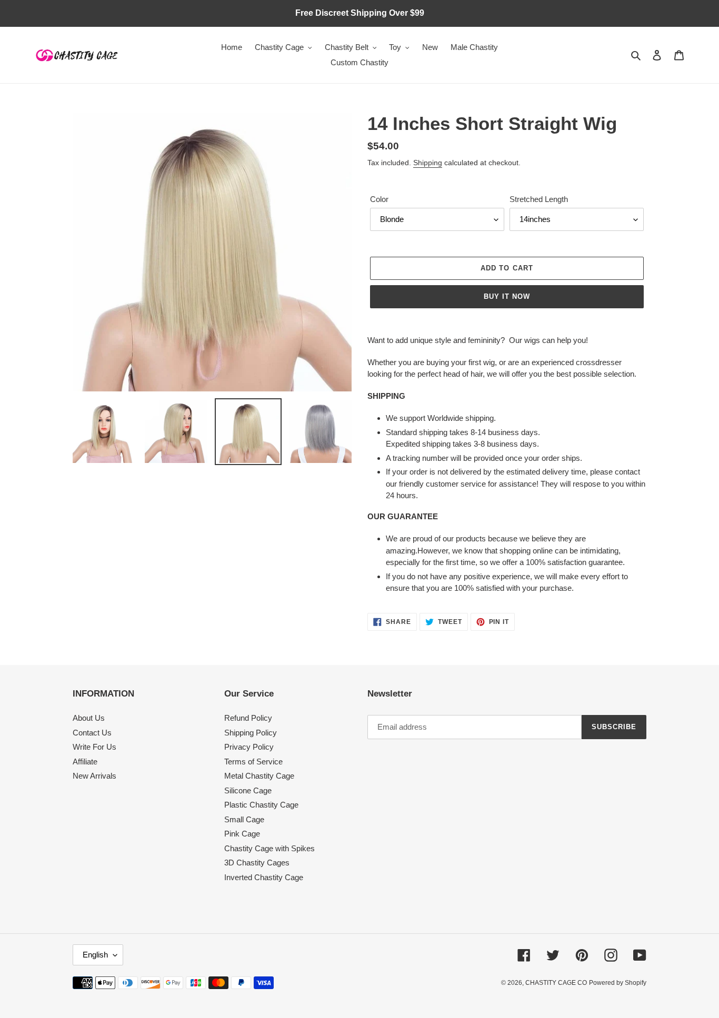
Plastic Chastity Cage (261, 804)
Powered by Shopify (617, 982)
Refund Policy (248, 717)
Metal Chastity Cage (259, 775)
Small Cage (244, 819)
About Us (89, 717)
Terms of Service (253, 761)
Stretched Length (539, 199)
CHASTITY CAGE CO (556, 982)
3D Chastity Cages (256, 862)
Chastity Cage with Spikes (269, 848)
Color (379, 199)
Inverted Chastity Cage (263, 877)
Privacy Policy (249, 746)
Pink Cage (242, 833)
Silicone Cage (248, 790)
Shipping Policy (250, 732)
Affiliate (85, 761)
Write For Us (94, 746)
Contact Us (92, 732)
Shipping (427, 162)
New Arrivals (94, 775)
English (95, 954)
